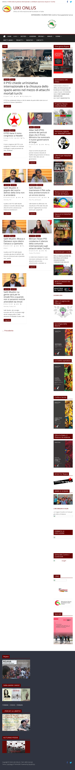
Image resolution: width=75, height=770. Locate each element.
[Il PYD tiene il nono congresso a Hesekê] (14, 114)
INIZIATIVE (29, 40)
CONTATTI (39, 40)
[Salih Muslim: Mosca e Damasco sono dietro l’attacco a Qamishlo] (14, 221)
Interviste (7, 185)
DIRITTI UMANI (8, 40)
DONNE (58, 36)
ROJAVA (26, 96)
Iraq (48, 144)
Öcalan (31, 253)
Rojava (12, 79)
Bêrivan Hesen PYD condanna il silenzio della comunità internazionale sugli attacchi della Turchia (39, 243)
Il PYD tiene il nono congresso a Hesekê (13, 134)
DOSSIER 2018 (58, 295)
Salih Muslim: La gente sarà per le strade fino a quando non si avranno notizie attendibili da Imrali (14, 297)
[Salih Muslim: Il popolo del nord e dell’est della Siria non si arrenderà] (14, 170)
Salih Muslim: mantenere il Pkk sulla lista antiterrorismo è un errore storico (39, 191)
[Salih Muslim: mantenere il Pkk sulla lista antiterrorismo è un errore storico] (40, 170)
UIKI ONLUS (24, 8)
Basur (31, 127)
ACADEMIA (32, 36)
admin (17, 96)
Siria (30, 96)
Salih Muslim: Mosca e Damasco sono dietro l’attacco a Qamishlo (14, 241)
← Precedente (7, 330)
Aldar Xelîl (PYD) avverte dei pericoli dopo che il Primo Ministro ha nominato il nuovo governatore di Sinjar (39, 136)
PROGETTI (19, 40)
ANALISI (49, 36)
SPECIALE (41, 36)
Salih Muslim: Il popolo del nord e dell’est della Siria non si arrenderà (14, 191)
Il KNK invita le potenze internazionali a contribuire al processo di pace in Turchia (31, 2)
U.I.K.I (15, 36)
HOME (9, 36)
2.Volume (13, 705)
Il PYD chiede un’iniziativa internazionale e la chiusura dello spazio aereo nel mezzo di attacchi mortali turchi (27, 88)
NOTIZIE (23, 36)
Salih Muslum (37, 200)
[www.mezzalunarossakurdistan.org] (60, 580)
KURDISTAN (33, 185)
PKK (30, 200)
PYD (23, 96)
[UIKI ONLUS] (4, 36)
